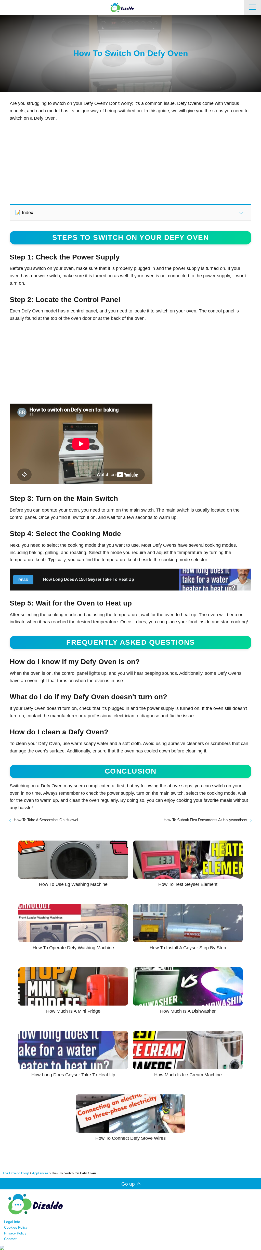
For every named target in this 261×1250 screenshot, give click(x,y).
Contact (10, 1239)
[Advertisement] (130, 162)
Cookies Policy (16, 1227)
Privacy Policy (15, 1233)
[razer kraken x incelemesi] (130, 1248)
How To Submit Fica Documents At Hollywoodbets (205, 820)
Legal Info (12, 1222)
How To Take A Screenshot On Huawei (46, 820)
